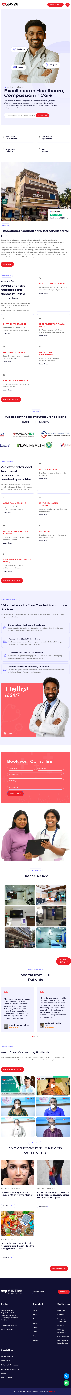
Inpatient (60, 1315)
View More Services (9, 399)
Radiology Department (61, 1331)
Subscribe (63, 1292)
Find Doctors (42, 115)
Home (35, 1310)
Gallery (35, 1327)
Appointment (54, 4)
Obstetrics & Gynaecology (10, 1365)
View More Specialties (10, 580)
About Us (6, 264)
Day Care (60, 1325)
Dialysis (3, 1373)
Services (36, 1319)
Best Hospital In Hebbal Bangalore (63, 1342)
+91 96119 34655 (6, 1329)
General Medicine (7, 1356)
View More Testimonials (11, 1069)
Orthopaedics (5, 1361)
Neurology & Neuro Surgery (10, 1369)
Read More (6, 1206)
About (35, 1315)
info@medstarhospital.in (9, 1325)
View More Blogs (57, 1268)
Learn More (43, 293)
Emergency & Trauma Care (61, 1320)
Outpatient (61, 1310)
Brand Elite (53, 1391)
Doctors (35, 1323)
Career (35, 1332)
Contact (36, 1340)
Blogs (35, 1336)
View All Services (63, 1336)
